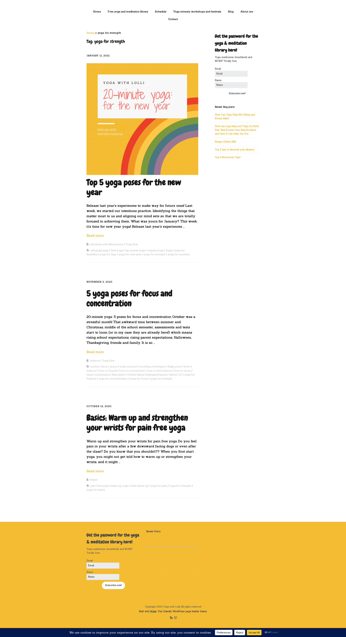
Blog (231, 11)
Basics (94, 479)
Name (218, 80)
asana (113, 366)
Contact (173, 19)
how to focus (182, 370)
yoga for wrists (95, 489)
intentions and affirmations (106, 244)
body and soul (128, 366)
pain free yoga (99, 485)
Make (153, 611)
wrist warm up (139, 485)
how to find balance (159, 370)
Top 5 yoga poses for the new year (133, 187)
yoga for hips (108, 254)
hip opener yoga (135, 250)
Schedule (160, 11)
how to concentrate (132, 370)
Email (218, 68)
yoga (169, 250)
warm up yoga (119, 485)
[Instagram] (175, 617)
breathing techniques (152, 366)
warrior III (175, 374)
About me (246, 11)
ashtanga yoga (99, 250)
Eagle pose (174, 366)
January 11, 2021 (98, 55)
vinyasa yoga (155, 250)
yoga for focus (139, 378)
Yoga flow (132, 244)
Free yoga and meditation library (128, 11)
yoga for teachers (179, 254)
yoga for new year (130, 254)
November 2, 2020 (99, 281)
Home (97, 11)
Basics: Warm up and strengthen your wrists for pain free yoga (137, 422)
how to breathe (108, 370)
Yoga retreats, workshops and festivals (197, 11)
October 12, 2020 (99, 406)
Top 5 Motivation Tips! (227, 157)
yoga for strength (154, 254)
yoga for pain (159, 485)
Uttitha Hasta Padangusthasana (147, 374)
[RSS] (171, 617)
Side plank (118, 374)
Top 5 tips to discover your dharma (234, 149)
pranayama (102, 374)
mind (89, 374)
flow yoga (117, 250)
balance (95, 360)
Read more (95, 235)
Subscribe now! (237, 93)
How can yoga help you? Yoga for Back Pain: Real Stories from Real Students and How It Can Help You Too (237, 130)
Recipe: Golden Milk (225, 141)
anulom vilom (98, 366)
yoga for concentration (113, 378)
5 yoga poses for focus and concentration (129, 298)
